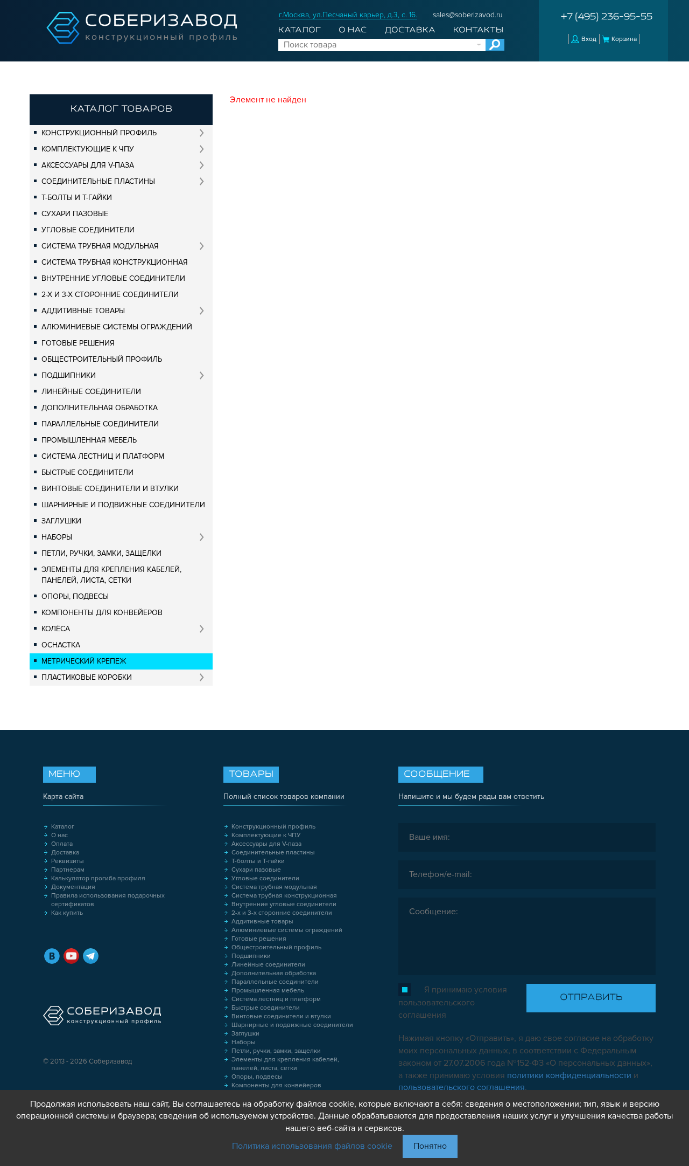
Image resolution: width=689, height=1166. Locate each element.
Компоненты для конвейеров (102, 612)
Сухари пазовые (74, 213)
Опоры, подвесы (75, 596)
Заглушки (61, 521)
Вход (588, 39)
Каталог (299, 30)
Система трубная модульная (100, 246)
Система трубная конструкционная (114, 262)
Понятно (430, 1146)
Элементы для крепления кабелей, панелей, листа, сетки (111, 575)
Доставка (410, 30)
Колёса (55, 628)
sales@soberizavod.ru (468, 14)
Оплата (62, 844)
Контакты (478, 30)
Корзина (624, 39)
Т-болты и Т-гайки (76, 197)
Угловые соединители (88, 229)
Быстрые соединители (87, 472)
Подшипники (68, 375)
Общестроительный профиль (101, 359)
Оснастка (60, 645)
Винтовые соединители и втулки (110, 488)
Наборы (56, 537)
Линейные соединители (91, 391)
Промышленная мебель (89, 440)
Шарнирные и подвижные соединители (123, 504)
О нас (353, 30)
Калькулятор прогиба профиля (98, 878)
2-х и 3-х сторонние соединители (110, 294)
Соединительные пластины (98, 181)
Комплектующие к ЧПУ (87, 149)
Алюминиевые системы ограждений (116, 327)
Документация (73, 887)
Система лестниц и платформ (102, 456)
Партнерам (68, 870)
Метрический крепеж (83, 661)
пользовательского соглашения (461, 1087)
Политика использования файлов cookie (312, 1146)
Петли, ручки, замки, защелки (101, 553)
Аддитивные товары (83, 310)
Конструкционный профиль (99, 132)
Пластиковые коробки (86, 677)
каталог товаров (121, 109)
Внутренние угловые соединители (113, 278)
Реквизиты (67, 861)
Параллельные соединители (100, 424)
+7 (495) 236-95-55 (606, 17)
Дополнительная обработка (99, 407)
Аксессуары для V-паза (87, 165)
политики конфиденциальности (569, 1075)
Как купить (67, 913)
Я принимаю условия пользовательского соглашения (452, 1002)
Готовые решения (78, 343)
